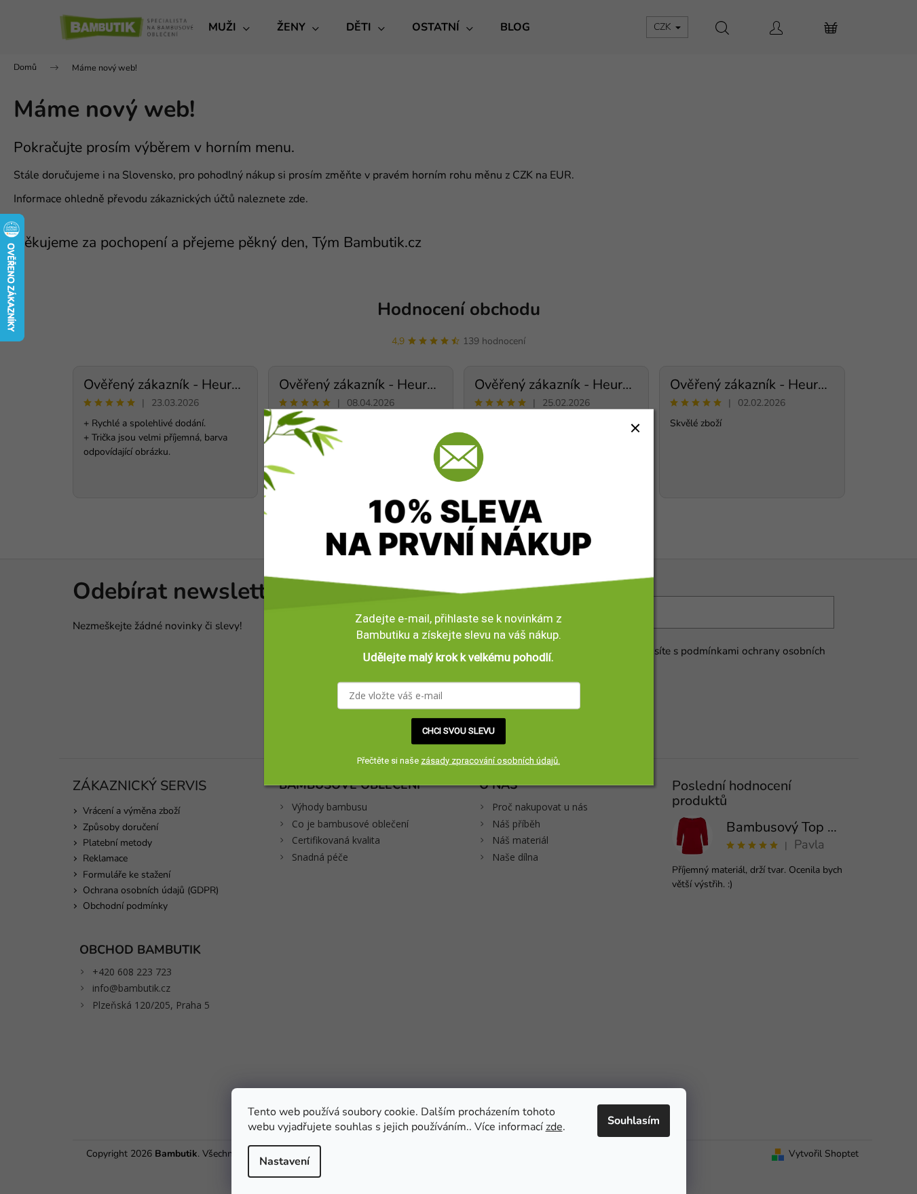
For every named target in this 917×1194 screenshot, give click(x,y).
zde (554, 1126)
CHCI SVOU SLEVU (458, 731)
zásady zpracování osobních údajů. (490, 760)
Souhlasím (633, 1120)
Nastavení (284, 1161)
